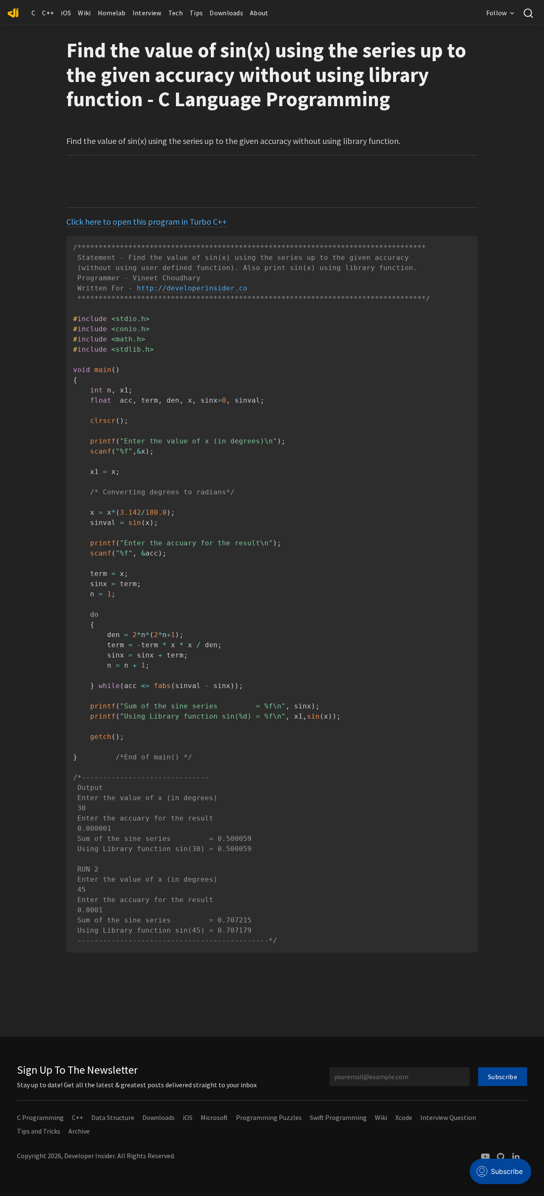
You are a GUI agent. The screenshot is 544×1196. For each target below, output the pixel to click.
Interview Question (448, 1117)
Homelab (112, 12)
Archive (79, 1131)
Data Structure (112, 1117)
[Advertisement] (272, 181)
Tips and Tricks (38, 1131)
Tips (196, 12)
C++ (48, 12)
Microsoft (214, 1117)
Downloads (226, 12)
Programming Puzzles (269, 1117)
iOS (66, 12)
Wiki (84, 12)
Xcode (403, 1117)
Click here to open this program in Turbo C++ (146, 221)
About (259, 12)
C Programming (40, 1117)
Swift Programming (338, 1117)
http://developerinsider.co (192, 288)
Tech (175, 12)
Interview (147, 12)
